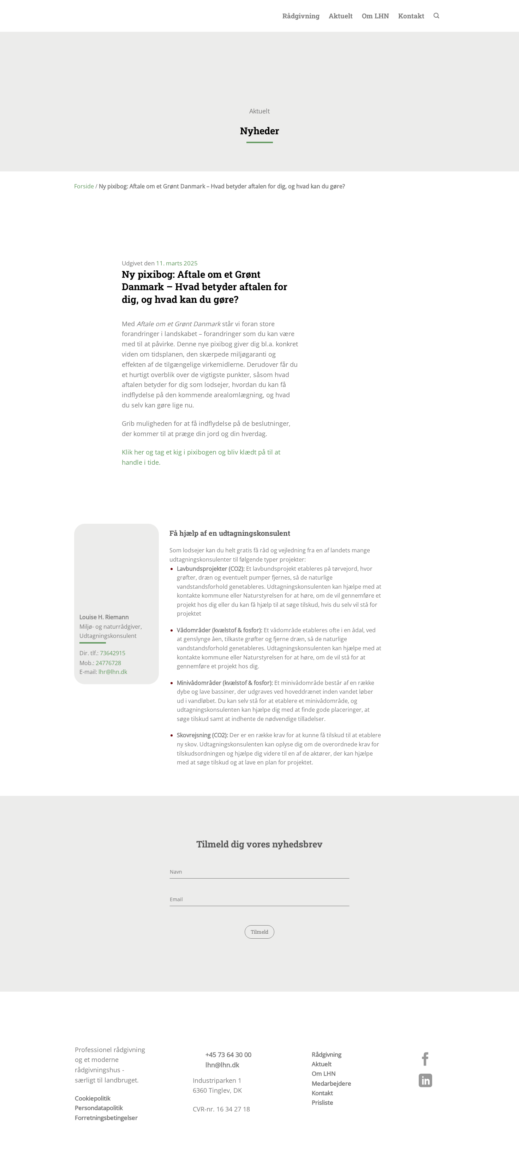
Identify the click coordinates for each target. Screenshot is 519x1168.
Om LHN (375, 15)
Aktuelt (341, 15)
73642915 (112, 653)
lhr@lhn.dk (113, 672)
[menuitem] (458, 15)
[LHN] (77, 16)
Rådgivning (301, 15)
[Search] (436, 16)
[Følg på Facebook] (425, 1060)
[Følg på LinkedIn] (425, 1081)
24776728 (108, 663)
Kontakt (411, 15)
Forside (84, 186)
